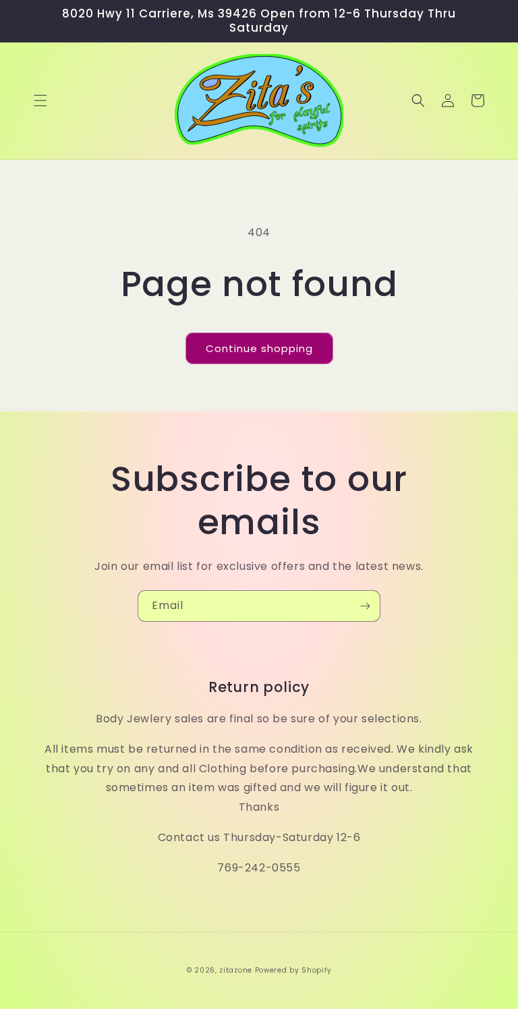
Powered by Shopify (293, 970)
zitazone (235, 970)
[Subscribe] (365, 606)
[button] (40, 100)
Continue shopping (259, 348)
